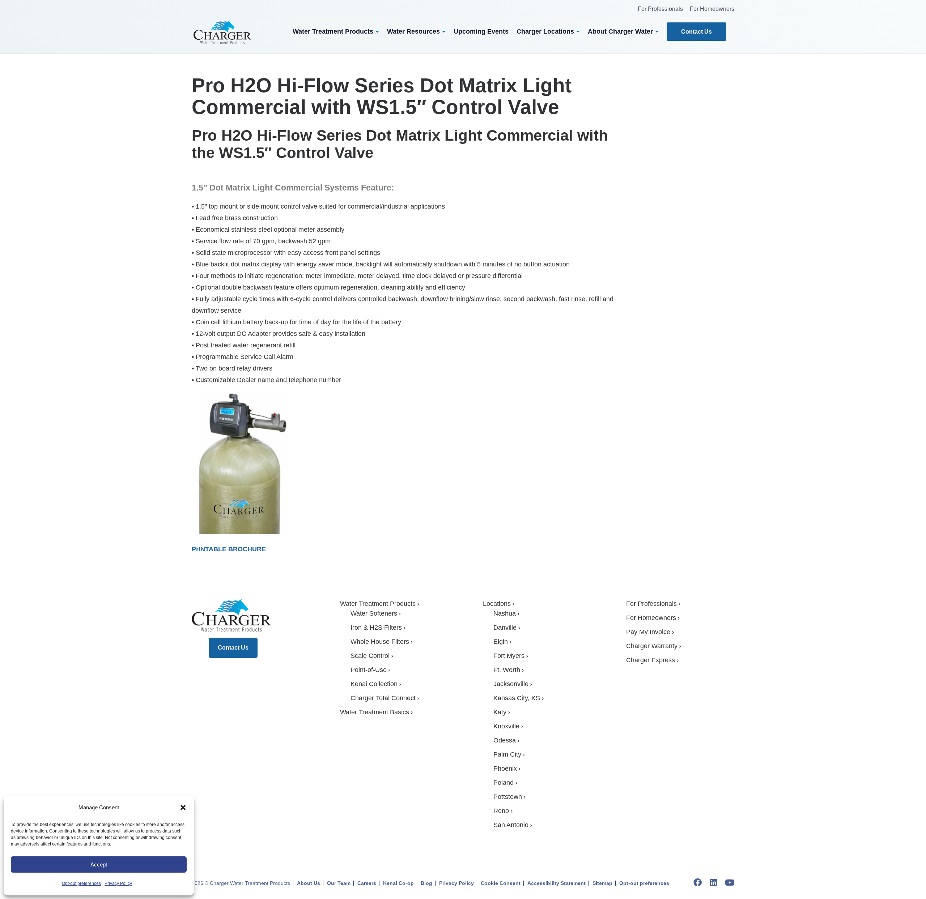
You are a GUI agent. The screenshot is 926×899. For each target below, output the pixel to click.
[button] (183, 807)
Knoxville (506, 726)
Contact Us (696, 32)
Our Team (339, 883)
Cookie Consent (501, 883)
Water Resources (413, 31)
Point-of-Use (369, 669)
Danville (505, 627)
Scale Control (370, 655)
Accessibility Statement (556, 883)
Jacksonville (510, 684)
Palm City (507, 754)
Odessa (504, 740)
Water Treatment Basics (374, 712)
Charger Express (650, 660)
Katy (499, 712)
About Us (308, 883)
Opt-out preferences (81, 883)
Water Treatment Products (333, 31)
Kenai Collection (374, 684)
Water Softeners (374, 613)
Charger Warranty (651, 646)
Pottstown (507, 796)
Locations (497, 603)
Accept (98, 864)
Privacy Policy (118, 883)
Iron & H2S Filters (376, 627)
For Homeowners (712, 9)
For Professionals (660, 9)
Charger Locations (545, 31)
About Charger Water (620, 31)
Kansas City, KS (516, 698)
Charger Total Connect (383, 698)
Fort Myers (508, 655)
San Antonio (510, 825)
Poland (503, 782)
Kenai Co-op (398, 883)
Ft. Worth (506, 669)
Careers (366, 883)
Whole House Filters (380, 641)
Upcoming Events (481, 31)
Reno (501, 810)
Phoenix (505, 768)
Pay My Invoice (648, 631)
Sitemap (602, 883)
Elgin (500, 641)
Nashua (504, 613)
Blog (426, 883)
